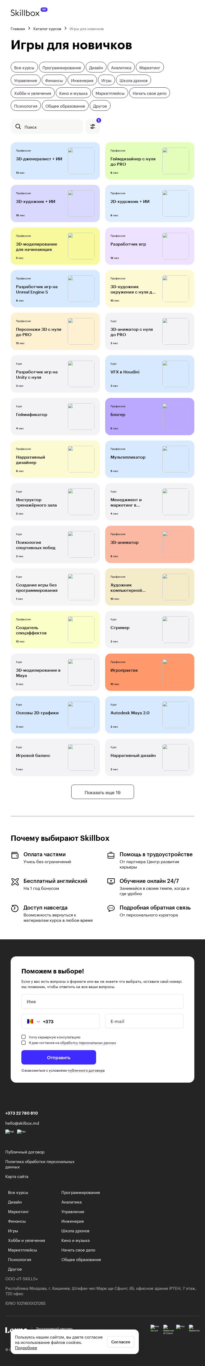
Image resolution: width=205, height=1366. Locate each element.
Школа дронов (134, 80)
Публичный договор (24, 1151)
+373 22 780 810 (21, 1113)
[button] (31, 1021)
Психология (25, 105)
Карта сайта (16, 1176)
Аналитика (121, 67)
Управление (25, 80)
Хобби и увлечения (32, 92)
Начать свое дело (150, 92)
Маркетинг (149, 67)
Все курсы (24, 67)
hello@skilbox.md (22, 1122)
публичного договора (86, 1070)
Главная (18, 28)
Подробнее (26, 1347)
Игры (106, 80)
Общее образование (65, 105)
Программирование (61, 67)
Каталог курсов (47, 28)
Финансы (54, 80)
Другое (100, 105)
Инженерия (82, 80)
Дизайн (96, 67)
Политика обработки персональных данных (39, 1163)
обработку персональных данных (88, 1042)
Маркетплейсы (110, 92)
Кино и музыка (73, 92)
